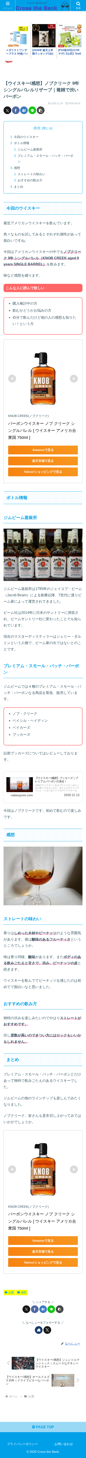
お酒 (11, 1292)
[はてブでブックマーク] (24, 110)
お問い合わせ (63, 1444)
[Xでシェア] (7, 110)
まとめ (18, 186)
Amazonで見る (43, 450)
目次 (37, 128)
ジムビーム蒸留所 (30, 149)
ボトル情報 (21, 143)
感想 (17, 167)
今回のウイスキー (26, 137)
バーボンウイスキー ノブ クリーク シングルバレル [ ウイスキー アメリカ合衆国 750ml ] (42, 430)
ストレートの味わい (31, 174)
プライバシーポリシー (22, 1444)
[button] (41, 110)
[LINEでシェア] (32, 110)
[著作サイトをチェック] (39, 1330)
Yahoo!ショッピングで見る (43, 471)
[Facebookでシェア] (16, 110)
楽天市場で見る (43, 460)
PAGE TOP (44, 1427)
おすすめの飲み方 (30, 180)
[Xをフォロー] (47, 1330)
